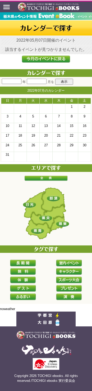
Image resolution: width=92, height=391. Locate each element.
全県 (46, 178)
